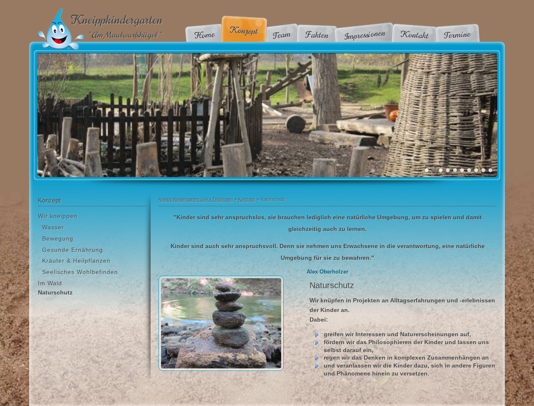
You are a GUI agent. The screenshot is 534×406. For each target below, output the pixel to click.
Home (204, 35)
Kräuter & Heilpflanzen (76, 260)
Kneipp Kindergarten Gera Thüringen (196, 199)
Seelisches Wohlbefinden (80, 272)
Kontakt (414, 35)
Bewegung (57, 238)
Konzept (243, 30)
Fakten (317, 34)
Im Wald (50, 283)
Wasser (53, 227)
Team (281, 35)
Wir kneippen (58, 216)
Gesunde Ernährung (72, 249)
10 (490, 170)
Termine (457, 35)
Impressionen (364, 35)
